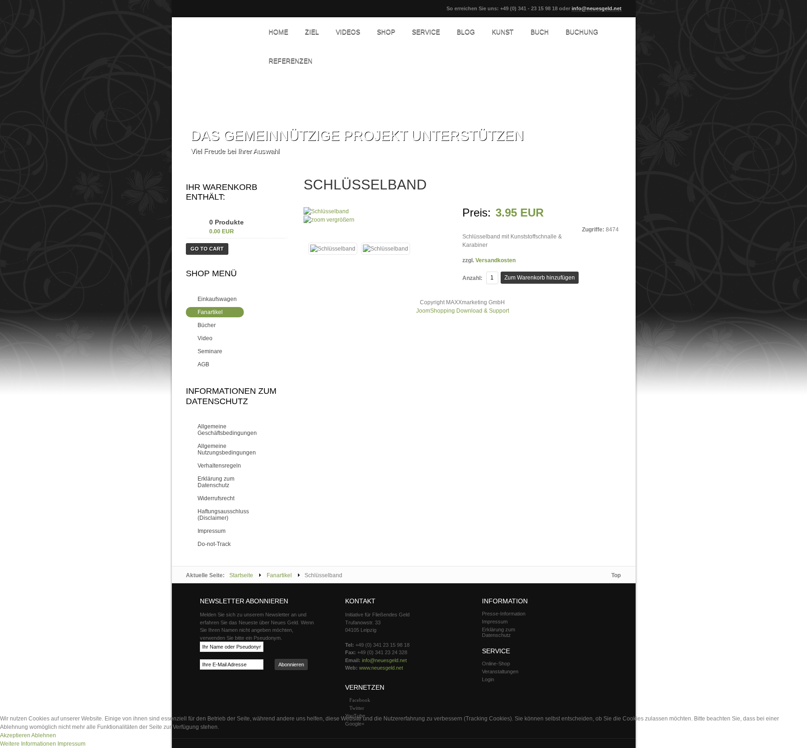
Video (205, 338)
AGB (203, 364)
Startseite (241, 575)
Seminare (210, 351)
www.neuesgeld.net (381, 668)
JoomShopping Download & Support (462, 311)
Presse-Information (503, 613)
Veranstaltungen (500, 671)
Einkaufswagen (217, 299)
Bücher (207, 325)
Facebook (359, 700)
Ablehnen (43, 735)
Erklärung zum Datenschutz (216, 482)
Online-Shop (496, 663)
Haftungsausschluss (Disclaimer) (223, 514)
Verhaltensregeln (219, 465)
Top (616, 575)
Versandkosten (495, 260)
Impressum (212, 531)
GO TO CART (207, 249)
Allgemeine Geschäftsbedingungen (227, 429)
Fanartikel (210, 312)
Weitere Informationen (28, 744)
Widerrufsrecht (216, 498)
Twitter (356, 708)
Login (488, 679)
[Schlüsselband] (332, 249)
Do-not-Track (214, 544)
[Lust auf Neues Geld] (218, 33)
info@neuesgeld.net (597, 8)
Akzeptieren (15, 735)
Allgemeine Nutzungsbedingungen (227, 449)
